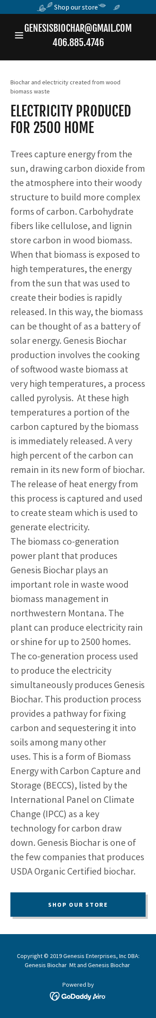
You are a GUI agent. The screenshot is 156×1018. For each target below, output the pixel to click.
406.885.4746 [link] (78, 42)
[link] (78, 995)
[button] (20, 35)
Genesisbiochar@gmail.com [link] (78, 28)
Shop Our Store (78, 904)
